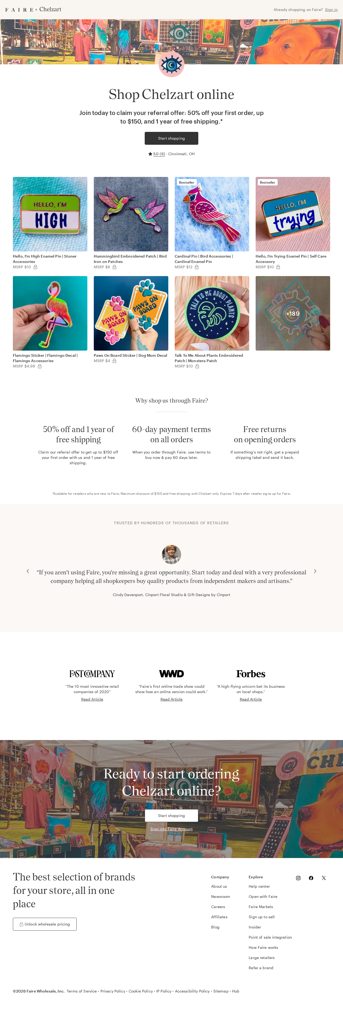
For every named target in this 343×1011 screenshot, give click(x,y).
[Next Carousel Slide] (315, 571)
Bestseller (187, 182)
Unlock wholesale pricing (47, 924)
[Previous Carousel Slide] (27, 571)
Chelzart (205, 493)
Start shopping (171, 138)
